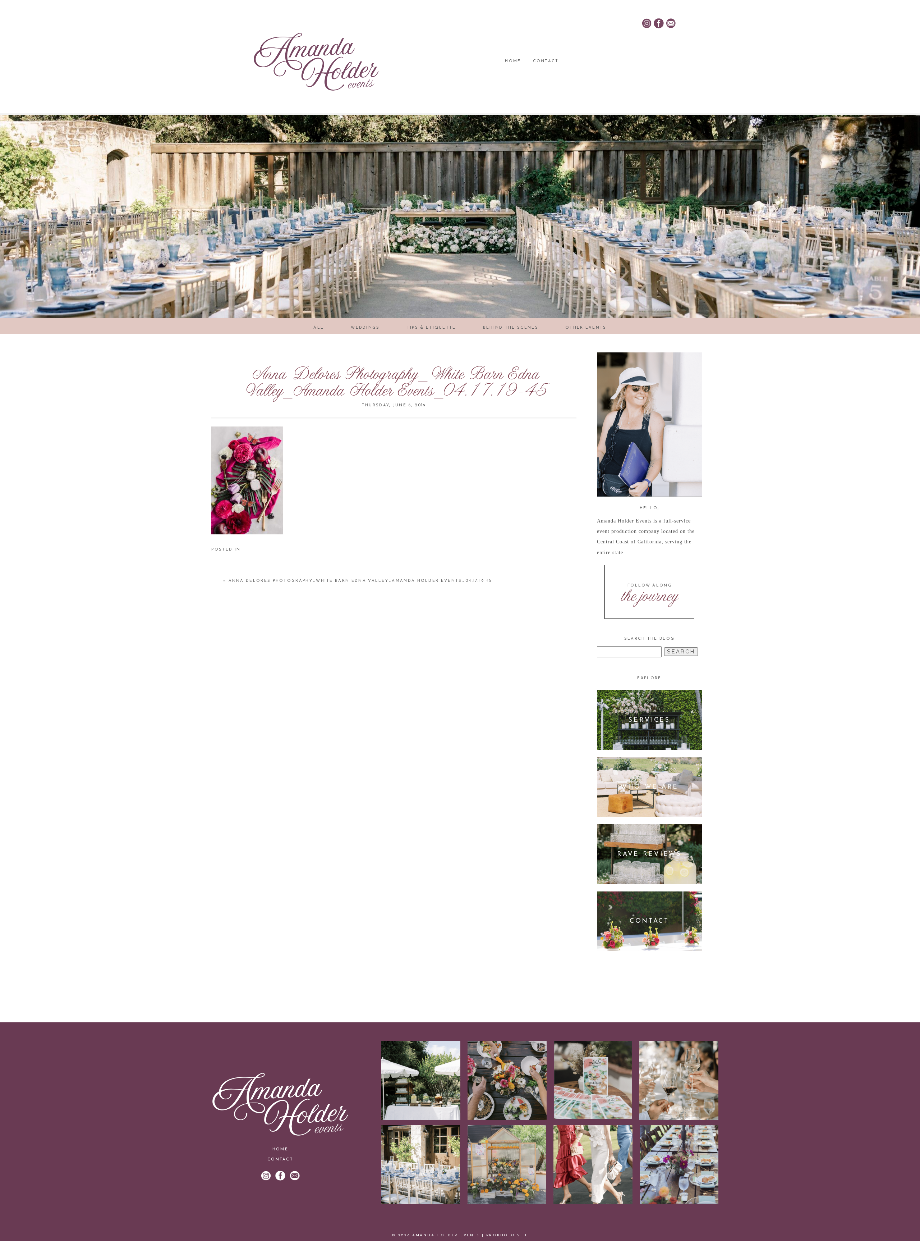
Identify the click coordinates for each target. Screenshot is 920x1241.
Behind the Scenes (510, 328)
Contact (546, 61)
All (318, 328)
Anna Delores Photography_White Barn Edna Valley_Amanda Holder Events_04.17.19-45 (360, 581)
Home (513, 61)
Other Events (586, 328)
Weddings (365, 328)
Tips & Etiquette (431, 328)
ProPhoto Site (507, 1235)
